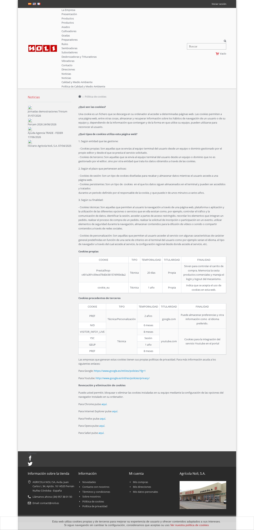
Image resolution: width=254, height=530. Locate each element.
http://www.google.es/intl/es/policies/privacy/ (123, 378)
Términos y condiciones (96, 492)
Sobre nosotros (91, 496)
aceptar (9, 523)
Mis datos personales (145, 492)
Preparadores (70, 39)
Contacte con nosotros (95, 487)
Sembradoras (69, 48)
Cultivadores (69, 31)
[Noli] (43, 46)
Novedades (89, 482)
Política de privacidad (94, 506)
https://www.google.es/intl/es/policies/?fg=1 (120, 371)
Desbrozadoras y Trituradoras (79, 56)
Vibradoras (68, 61)
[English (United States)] (34, 4)
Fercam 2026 (35, 124)
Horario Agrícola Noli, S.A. (43, 146)
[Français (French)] (38, 4)
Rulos (65, 44)
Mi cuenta (136, 473)
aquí (104, 404)
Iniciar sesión (219, 4)
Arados (66, 27)
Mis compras (140, 482)
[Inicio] (79, 96)
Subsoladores (70, 52)
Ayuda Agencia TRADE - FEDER (45, 133)
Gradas (66, 35)
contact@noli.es (49, 503)
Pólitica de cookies (93, 501)
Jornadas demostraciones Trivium (47, 111)
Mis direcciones (142, 487)
